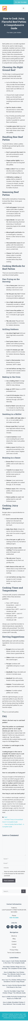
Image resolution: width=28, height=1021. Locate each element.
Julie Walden (17, 32)
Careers (14, 941)
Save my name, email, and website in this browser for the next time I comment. (14, 873)
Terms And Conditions (14, 952)
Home (14, 947)
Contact (14, 944)
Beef (5, 817)
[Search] (23, 891)
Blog (14, 938)
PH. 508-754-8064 (20, 2)
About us (14, 936)
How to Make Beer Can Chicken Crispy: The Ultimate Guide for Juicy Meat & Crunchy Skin (14, 974)
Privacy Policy (14, 950)
